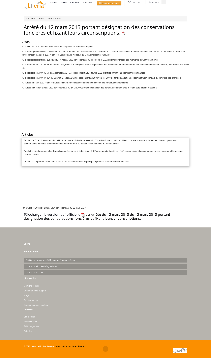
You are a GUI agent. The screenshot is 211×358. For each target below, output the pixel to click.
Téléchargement (31, 326)
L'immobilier (29, 316)
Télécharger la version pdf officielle (52, 214)
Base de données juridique (36, 305)
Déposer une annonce (109, 3)
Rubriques (75, 3)
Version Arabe (30, 321)
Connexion (154, 2)
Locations (53, 3)
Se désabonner (31, 300)
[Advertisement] (105, 111)
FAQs (26, 295)
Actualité (28, 331)
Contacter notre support (35, 290)
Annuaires (87, 3)
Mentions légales (31, 286)
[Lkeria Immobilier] (35, 5)
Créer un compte (135, 2)
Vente (64, 3)
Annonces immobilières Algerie (70, 346)
